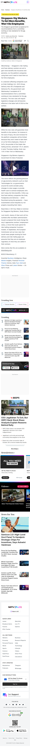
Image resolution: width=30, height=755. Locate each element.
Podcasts (5, 668)
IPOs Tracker (6, 629)
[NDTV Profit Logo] (15, 606)
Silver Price (18, 653)
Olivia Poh (14, 36)
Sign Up (15, 684)
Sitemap (25, 738)
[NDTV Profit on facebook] (6, 704)
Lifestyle (17, 648)
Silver (3, 265)
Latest (15, 265)
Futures (4, 626)
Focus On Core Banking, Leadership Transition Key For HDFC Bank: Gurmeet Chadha (9, 553)
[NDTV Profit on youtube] (19, 704)
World (4, 645)
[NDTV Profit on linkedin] (16, 704)
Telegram (18, 665)
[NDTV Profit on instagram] (13, 704)
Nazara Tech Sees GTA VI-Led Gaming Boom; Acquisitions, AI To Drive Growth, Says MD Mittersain (9, 589)
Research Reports (20, 640)
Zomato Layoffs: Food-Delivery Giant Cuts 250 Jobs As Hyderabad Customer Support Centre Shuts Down (9, 576)
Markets (4, 638)
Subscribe (5, 477)
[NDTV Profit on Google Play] (8, 730)
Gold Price (5, 653)
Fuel (17, 263)
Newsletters (6, 665)
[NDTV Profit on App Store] (21, 730)
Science (4, 651)
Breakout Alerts (7, 624)
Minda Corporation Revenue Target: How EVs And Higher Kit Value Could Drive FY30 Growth (9, 564)
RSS (15, 740)
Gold (21, 263)
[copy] (28, 41)
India (16, 643)
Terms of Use (11, 738)
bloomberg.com (6, 250)
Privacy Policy (19, 738)
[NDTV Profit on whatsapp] (23, 704)
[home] (10, 1)
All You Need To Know (9, 470)
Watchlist (18, 621)
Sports (4, 648)
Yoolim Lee (8, 36)
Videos (17, 651)
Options (17, 626)
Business (20, 36)
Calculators (18, 656)
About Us (5, 738)
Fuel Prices (5, 656)
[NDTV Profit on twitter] (9, 704)
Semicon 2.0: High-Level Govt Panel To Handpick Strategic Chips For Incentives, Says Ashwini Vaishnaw (13, 539)
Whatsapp (18, 668)
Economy (5, 640)
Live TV (17, 624)
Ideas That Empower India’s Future (13, 504)
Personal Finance (7, 643)
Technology (18, 645)
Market (3, 260)
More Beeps (14, 448)
